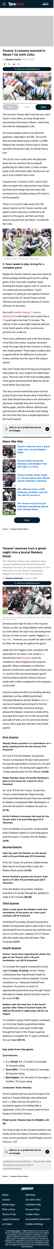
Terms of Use (9, 1214)
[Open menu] (4, 4)
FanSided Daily (33, 1204)
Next (43, 107)
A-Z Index (7, 1224)
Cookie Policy (32, 1214)
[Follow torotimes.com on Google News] (47, 429)
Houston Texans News (19, 529)
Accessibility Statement (37, 1219)
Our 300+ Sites (33, 1199)
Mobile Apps (8, 1204)
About (5, 1194)
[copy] (18, 64)
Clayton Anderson (14, 578)
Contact (6, 1199)
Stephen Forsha (13, 59)
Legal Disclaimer (10, 1219)
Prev (10, 107)
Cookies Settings (34, 1224)
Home (5, 529)
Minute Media (15, 1231)
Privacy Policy (32, 1209)
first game (26, 658)
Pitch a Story (8, 1209)
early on (44, 700)
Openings (30, 1194)
